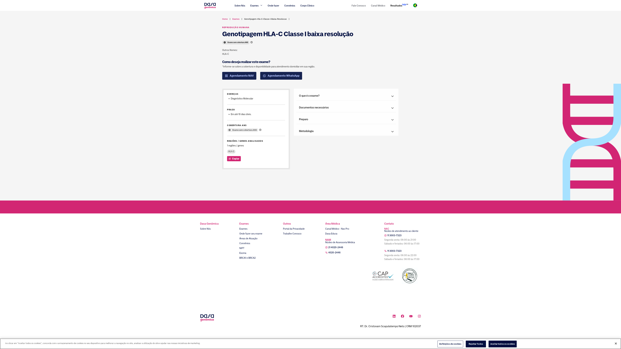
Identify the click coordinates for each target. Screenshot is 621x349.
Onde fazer (273, 5)
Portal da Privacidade (294, 228)
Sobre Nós (239, 5)
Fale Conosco (359, 5)
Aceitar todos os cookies (502, 344)
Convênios (289, 5)
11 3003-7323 (394, 235)
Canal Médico (378, 5)
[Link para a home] (210, 8)
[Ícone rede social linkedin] (394, 316)
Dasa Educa (331, 233)
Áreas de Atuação (248, 238)
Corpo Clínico (307, 5)
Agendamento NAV (242, 75)
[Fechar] (615, 343)
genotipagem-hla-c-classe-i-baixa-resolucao (265, 19)
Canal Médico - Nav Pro (337, 228)
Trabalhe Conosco (292, 233)
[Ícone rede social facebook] (402, 316)
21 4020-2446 (335, 247)
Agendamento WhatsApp (284, 75)
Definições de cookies (450, 344)
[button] (346, 96)
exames (236, 19)
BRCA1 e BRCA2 (247, 258)
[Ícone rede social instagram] (419, 316)
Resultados (396, 5)
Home (225, 19)
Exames (243, 228)
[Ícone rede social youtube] (411, 316)
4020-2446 (334, 252)
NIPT (241, 248)
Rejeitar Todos (476, 344)
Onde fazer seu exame (250, 233)
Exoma (242, 253)
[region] (310, 343)
